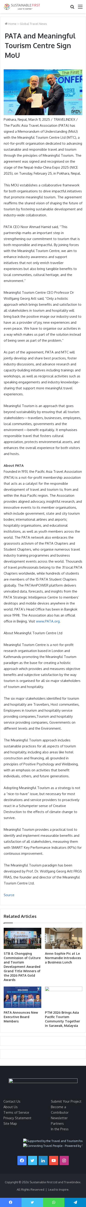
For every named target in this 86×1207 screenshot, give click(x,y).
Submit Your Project (66, 1101)
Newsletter (59, 1118)
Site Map (10, 1123)
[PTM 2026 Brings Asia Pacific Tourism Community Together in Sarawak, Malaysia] (64, 997)
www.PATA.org (48, 621)
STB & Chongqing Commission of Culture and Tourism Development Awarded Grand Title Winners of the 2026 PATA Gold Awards (22, 967)
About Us (10, 1107)
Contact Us (11, 1101)
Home (12, 24)
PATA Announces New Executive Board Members (21, 1016)
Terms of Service (16, 1112)
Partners (57, 1123)
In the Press (60, 1129)
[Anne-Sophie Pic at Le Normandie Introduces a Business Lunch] (64, 938)
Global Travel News (33, 24)
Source (9, 895)
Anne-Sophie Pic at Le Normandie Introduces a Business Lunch (63, 958)
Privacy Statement (17, 1118)
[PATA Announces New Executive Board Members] (22, 997)
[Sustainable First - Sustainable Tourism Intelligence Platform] (21, 6)
